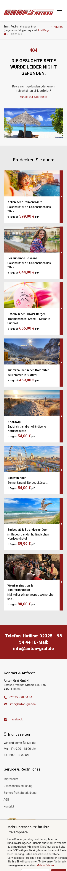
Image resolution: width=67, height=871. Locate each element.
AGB (6, 799)
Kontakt (9, 806)
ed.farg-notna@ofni (33, 648)
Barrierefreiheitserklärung (20, 793)
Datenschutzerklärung (18, 786)
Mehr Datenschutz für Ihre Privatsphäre (28, 829)
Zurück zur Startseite (33, 97)
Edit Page (44, 30)
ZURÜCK (58, 27)
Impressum (11, 779)
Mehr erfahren (45, 865)
